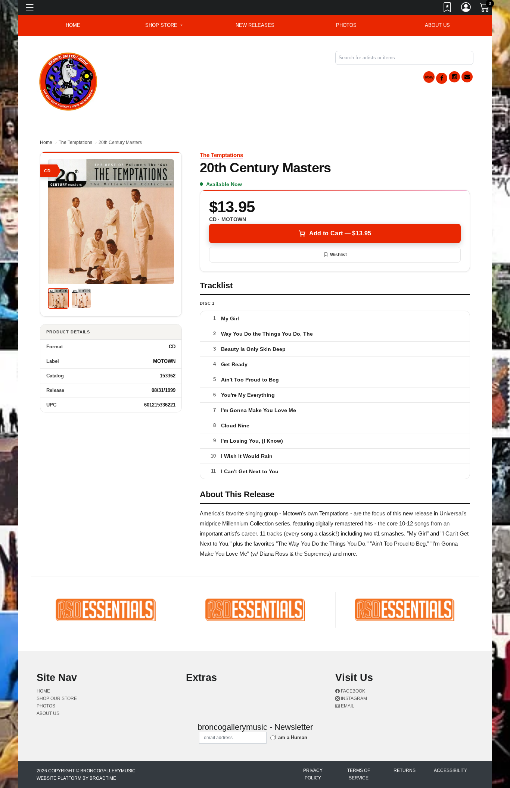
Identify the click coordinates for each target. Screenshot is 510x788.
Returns (405, 770)
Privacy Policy (313, 774)
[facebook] (441, 78)
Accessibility (450, 770)
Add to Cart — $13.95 (340, 233)
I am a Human (291, 737)
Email (347, 706)
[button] (163, 25)
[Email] (467, 76)
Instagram (353, 698)
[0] (485, 9)
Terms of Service (358, 774)
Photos (346, 25)
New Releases (255, 25)
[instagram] (454, 76)
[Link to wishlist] (447, 9)
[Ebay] (429, 77)
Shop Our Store (57, 698)
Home (46, 142)
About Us (437, 25)
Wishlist (338, 254)
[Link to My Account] (466, 9)
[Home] (68, 80)
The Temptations (75, 142)
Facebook (352, 691)
